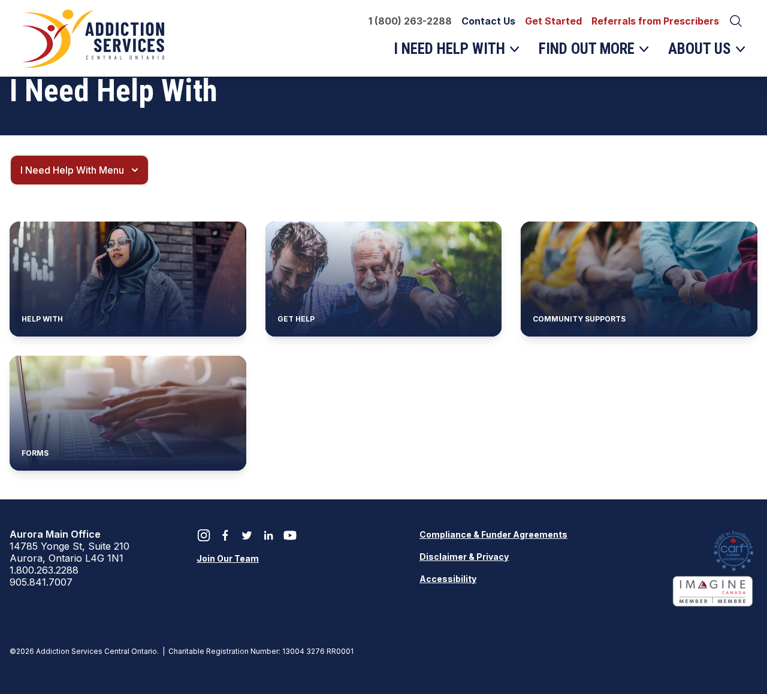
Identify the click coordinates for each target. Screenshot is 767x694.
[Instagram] (204, 535)
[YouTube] (290, 535)
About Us (704, 54)
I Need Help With (449, 54)
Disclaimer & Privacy (464, 556)
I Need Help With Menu (72, 170)
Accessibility (447, 579)
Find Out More (586, 54)
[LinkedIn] (268, 535)
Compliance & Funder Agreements (493, 534)
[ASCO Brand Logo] (95, 38)
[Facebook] (225, 535)
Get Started (553, 21)
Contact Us (488, 21)
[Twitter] (247, 535)
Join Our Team (228, 558)
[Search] (736, 21)
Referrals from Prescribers (655, 21)
